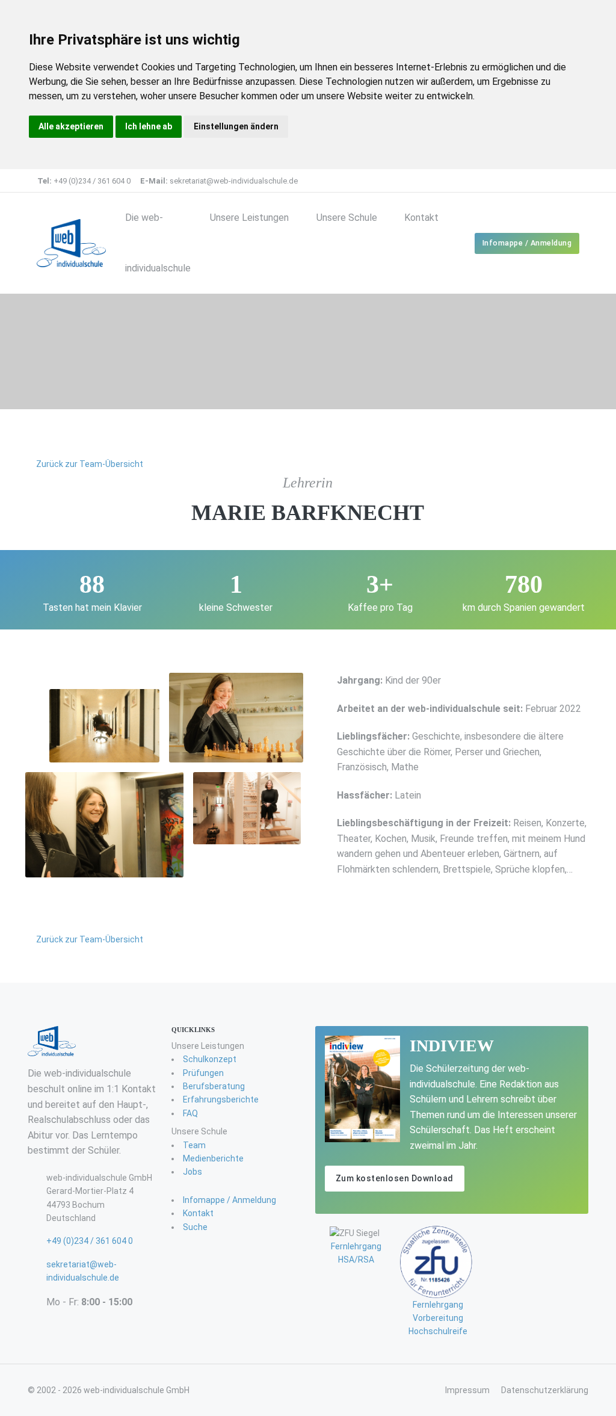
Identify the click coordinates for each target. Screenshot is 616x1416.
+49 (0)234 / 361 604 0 (84, 180)
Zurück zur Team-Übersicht (88, 464)
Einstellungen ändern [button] (236, 126)
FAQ (190, 1113)
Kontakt (421, 217)
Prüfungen (203, 1073)
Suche (195, 1227)
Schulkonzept (209, 1059)
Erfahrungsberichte (221, 1099)
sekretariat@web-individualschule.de (219, 180)
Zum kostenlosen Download (395, 1178)
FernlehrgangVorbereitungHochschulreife (437, 1318)
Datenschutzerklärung (544, 1390)
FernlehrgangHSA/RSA (356, 1252)
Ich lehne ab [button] (148, 126)
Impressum (467, 1390)
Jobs (192, 1171)
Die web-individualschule (158, 243)
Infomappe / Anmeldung (527, 242)
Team (194, 1145)
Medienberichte (213, 1158)
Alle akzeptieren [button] (70, 126)
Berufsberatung (214, 1086)
